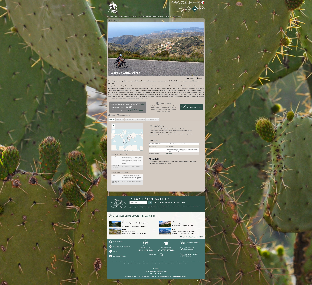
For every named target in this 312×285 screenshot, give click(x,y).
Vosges (186, 263)
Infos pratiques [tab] (140, 119)
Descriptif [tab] (112, 119)
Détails (143, 104)
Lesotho (166, 261)
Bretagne (130, 263)
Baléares (127, 261)
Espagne (144, 261)
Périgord (161, 263)
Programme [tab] (120, 119)
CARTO (141, 150)
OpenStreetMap (130, 150)
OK (150, 202)
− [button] (113, 128)
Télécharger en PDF (124, 115)
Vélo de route (166, 202)
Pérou (176, 261)
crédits (153, 276)
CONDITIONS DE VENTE (164, 276)
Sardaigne (182, 261)
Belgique (133, 261)
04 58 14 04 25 (165, 103)
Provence (167, 263)
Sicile (188, 261)
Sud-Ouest (180, 263)
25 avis (141, 110)
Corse (136, 263)
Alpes (125, 263)
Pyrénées (173, 263)
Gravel (177, 202)
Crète (138, 261)
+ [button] (113, 126)
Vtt (157, 202)
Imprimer (113, 115)
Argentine (115, 261)
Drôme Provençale (143, 263)
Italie (161, 261)
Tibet (198, 261)
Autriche (121, 261)
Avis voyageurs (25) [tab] (153, 119)
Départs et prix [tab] (129, 119)
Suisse (193, 261)
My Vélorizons (195, 2)
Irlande (156, 261)
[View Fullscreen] (113, 131)
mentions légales (143, 276)
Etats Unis (150, 261)
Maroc (171, 261)
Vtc (184, 202)
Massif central (153, 263)
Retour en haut (201, 281)
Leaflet (124, 150)
